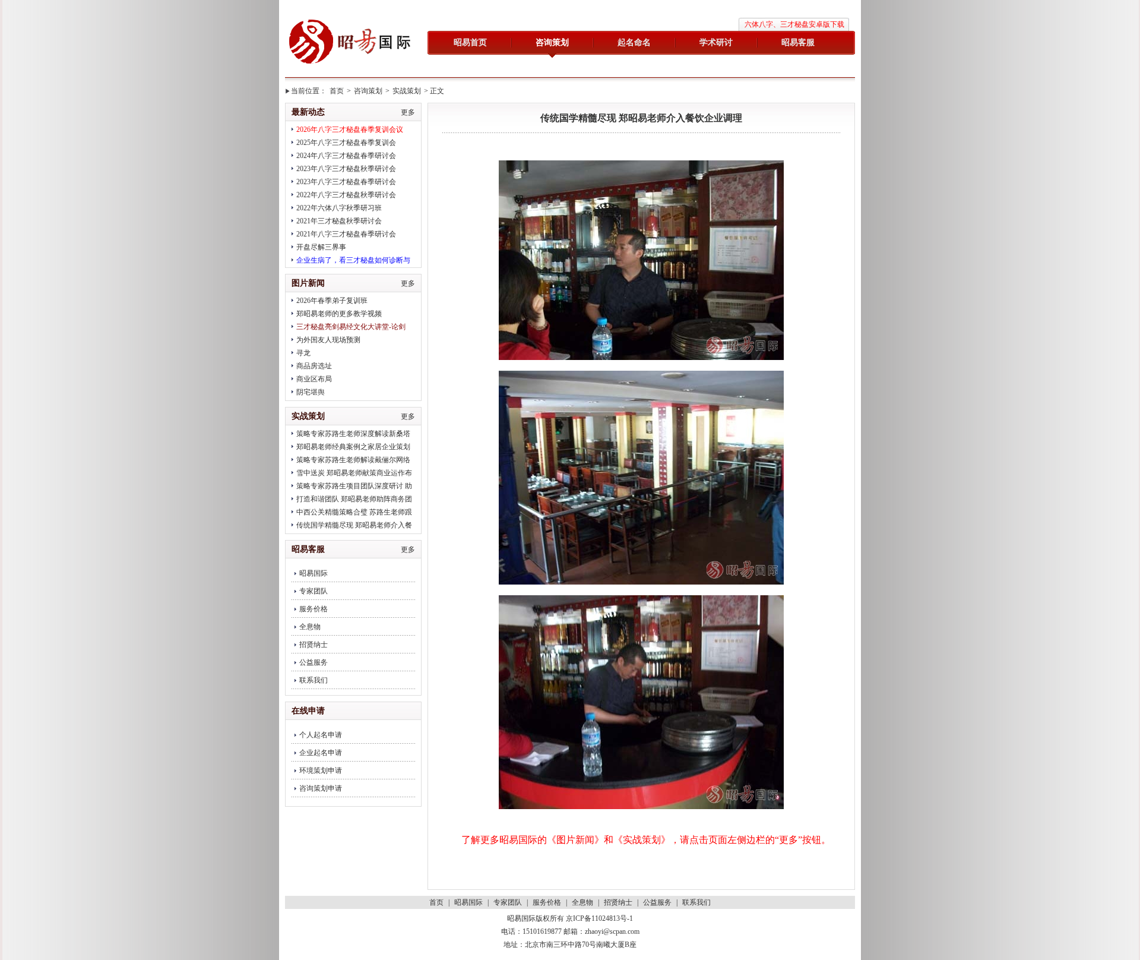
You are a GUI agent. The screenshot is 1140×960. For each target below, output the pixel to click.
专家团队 (313, 591)
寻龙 (303, 353)
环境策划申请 (320, 770)
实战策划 (406, 91)
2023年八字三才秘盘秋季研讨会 (346, 169)
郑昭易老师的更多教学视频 (339, 314)
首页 (337, 91)
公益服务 (313, 662)
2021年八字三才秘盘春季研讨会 (346, 234)
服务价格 (313, 609)
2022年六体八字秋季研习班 (339, 208)
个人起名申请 (320, 735)
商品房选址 (314, 366)
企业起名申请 (320, 753)
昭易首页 (470, 42)
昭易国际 (350, 43)
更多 (408, 112)
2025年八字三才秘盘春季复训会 (346, 142)
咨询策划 (552, 42)
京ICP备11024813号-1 (599, 918)
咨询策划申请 (320, 788)
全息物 (310, 627)
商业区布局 (314, 379)
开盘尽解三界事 (321, 247)
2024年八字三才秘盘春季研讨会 (346, 155)
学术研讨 (716, 42)
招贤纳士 (313, 644)
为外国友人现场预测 (328, 340)
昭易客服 (798, 42)
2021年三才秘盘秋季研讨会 (339, 221)
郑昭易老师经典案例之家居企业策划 (353, 447)
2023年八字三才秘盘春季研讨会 (346, 182)
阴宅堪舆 (310, 392)
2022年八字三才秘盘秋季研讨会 (346, 195)
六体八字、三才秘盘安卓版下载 (794, 24)
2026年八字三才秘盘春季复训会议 (349, 129)
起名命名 (634, 42)
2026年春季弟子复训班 (332, 300)
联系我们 (313, 680)
